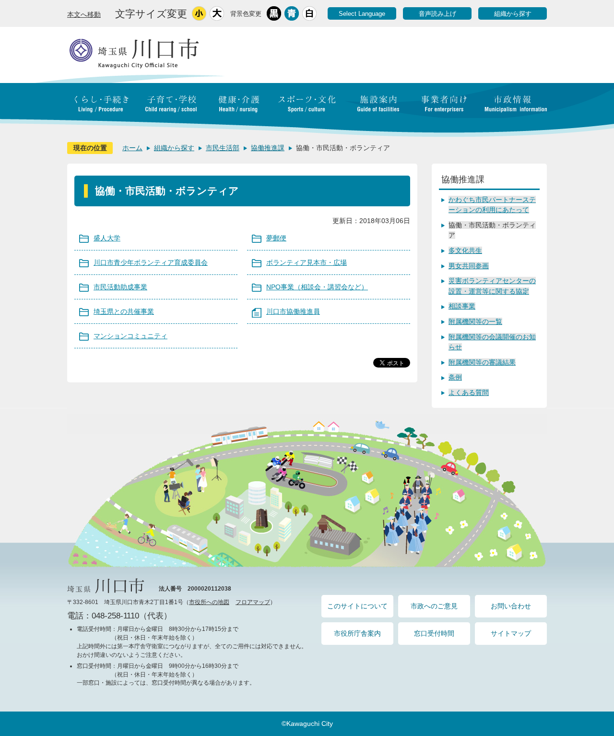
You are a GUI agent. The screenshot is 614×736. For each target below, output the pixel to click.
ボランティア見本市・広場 (306, 262)
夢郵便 (276, 238)
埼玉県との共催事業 (124, 311)
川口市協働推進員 (293, 311)
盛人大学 (107, 238)
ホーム (132, 148)
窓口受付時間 (434, 633)
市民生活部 (222, 148)
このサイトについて (357, 606)
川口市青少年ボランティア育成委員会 (151, 262)
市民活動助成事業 (120, 287)
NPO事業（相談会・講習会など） (317, 287)
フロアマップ (253, 602)
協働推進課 (267, 148)
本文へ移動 (84, 14)
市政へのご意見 (434, 606)
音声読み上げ (437, 13)
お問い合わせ (511, 606)
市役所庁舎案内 (357, 633)
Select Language (362, 13)
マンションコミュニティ (130, 336)
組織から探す (512, 13)
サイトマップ (511, 633)
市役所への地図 (209, 602)
